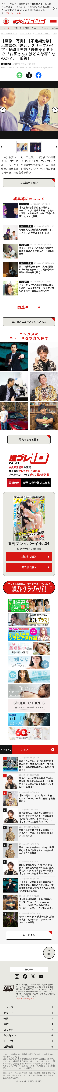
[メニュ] (53, 21)
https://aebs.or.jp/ (25, 998)
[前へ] (3, 110)
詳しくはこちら (13, 13)
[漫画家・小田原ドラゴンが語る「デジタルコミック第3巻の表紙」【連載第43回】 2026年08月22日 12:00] (14, 416)
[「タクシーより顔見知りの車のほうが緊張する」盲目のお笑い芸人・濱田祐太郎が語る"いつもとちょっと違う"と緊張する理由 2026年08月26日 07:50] (14, 356)
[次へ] (55, 110)
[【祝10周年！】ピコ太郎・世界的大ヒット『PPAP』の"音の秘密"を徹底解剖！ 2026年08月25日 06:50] (44, 386)
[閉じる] (55, 8)
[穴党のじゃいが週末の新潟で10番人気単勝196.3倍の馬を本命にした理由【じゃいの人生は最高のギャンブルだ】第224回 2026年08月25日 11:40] (44, 356)
